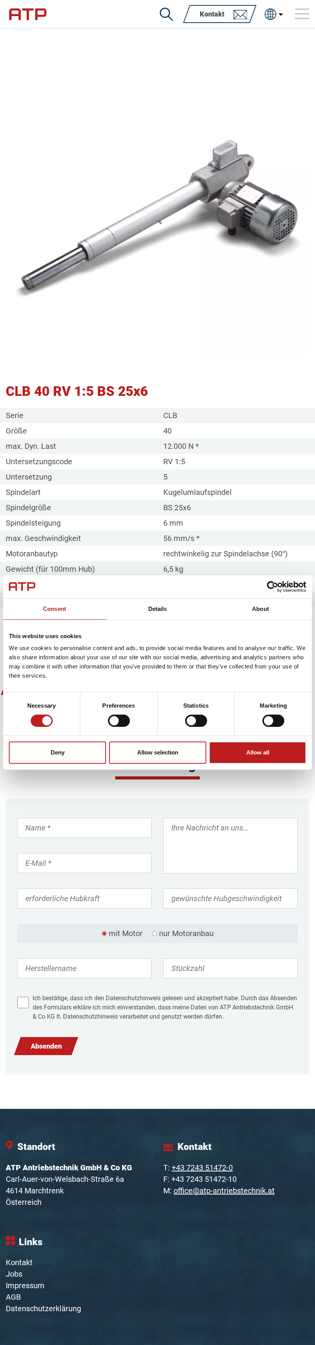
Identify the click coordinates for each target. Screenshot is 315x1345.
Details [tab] (157, 608)
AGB (13, 1297)
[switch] (119, 721)
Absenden (46, 1046)
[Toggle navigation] (302, 14)
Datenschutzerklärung (43, 1308)
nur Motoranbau (186, 933)
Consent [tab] (54, 608)
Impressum (25, 1285)
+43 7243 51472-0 (202, 1167)
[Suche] (166, 14)
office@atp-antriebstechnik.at (224, 1190)
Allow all (257, 752)
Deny (58, 752)
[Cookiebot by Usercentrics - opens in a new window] (272, 586)
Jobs (14, 1274)
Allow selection (157, 752)
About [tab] (260, 608)
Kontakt (19, 1262)
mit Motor (126, 933)
